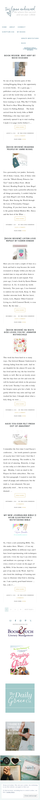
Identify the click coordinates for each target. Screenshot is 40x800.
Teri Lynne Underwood (20, 9)
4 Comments (20, 597)
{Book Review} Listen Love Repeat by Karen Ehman (20, 239)
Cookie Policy (10, 792)
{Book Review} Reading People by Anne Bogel (20, 148)
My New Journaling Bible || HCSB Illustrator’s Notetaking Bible (20, 517)
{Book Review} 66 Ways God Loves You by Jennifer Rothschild (20, 332)
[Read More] (20, 127)
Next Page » (29, 609)
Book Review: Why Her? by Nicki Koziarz (20, 56)
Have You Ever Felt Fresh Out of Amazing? (20, 424)
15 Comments (20, 504)
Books (24, 139)
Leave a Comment (20, 135)
